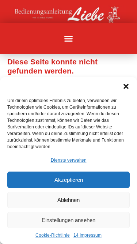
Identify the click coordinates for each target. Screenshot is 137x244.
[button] (126, 86)
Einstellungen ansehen (68, 220)
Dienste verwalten (69, 160)
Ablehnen (68, 200)
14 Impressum (87, 235)
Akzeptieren (68, 180)
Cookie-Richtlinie (52, 235)
